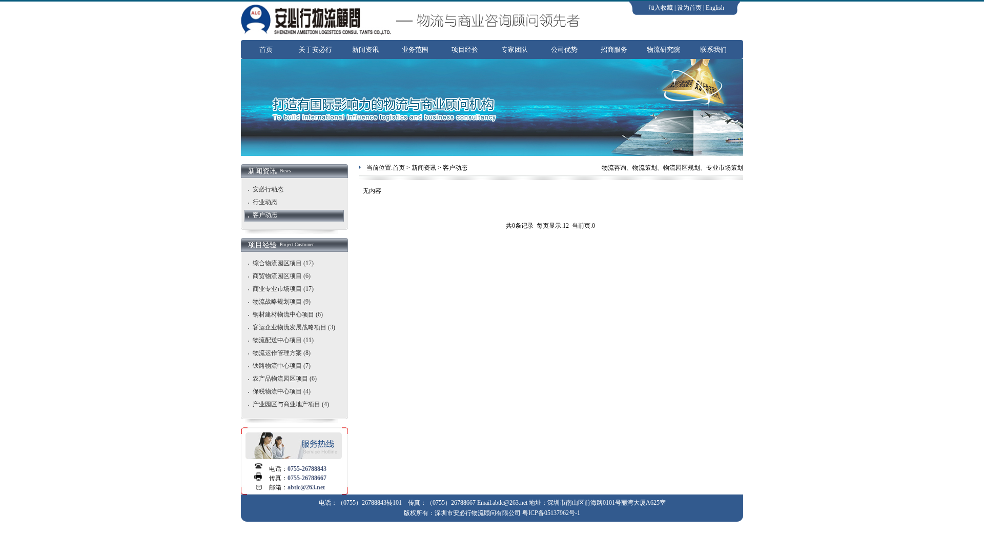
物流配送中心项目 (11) (283, 340)
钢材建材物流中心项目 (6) (288, 314)
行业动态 (265, 202)
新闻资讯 (365, 49)
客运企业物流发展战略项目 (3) (294, 327)
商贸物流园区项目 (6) (282, 276)
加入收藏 (660, 7)
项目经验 (465, 49)
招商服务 (614, 49)
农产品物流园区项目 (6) (285, 378)
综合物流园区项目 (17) (283, 263)
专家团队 (514, 49)
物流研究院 (663, 49)
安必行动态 (268, 189)
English (715, 7)
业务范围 (415, 49)
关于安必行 (315, 49)
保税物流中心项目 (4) (282, 391)
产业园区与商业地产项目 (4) (291, 404)
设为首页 (689, 7)
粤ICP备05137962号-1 (551, 513)
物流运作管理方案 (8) (282, 353)
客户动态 (265, 215)
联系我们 (713, 49)
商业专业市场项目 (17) (283, 288)
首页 (266, 49)
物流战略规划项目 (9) (282, 301)
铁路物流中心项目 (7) (282, 365)
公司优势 (564, 49)
